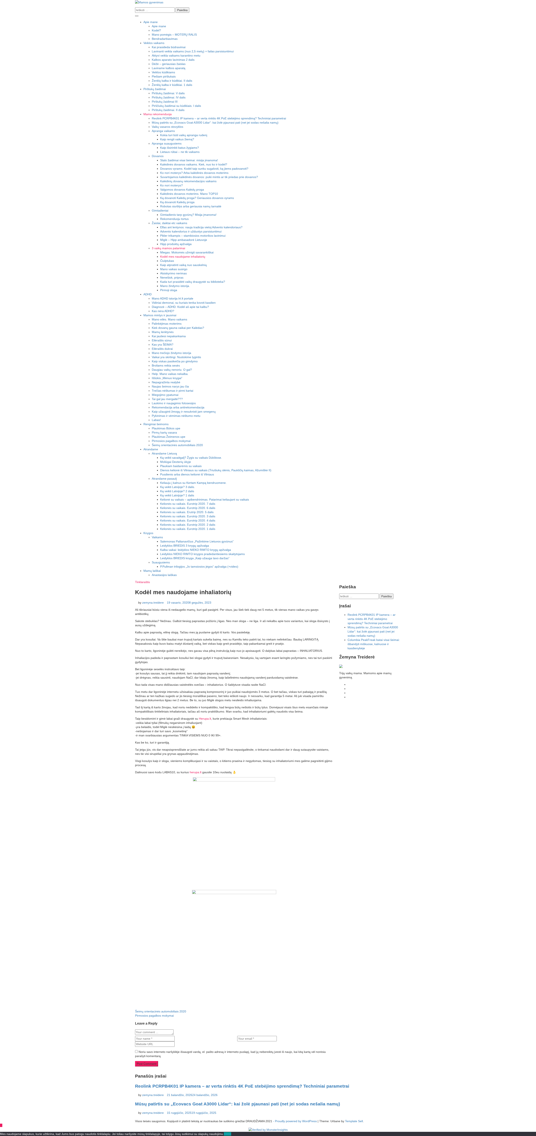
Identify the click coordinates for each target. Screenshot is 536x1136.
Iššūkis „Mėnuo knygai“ (167, 378)
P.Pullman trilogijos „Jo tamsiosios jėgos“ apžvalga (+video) (199, 566)
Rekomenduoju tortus (174, 219)
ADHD (147, 294)
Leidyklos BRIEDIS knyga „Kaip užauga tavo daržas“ (194, 558)
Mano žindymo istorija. (175, 286)
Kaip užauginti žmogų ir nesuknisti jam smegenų (184, 411)
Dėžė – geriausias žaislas (169, 64)
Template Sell (354, 1121)
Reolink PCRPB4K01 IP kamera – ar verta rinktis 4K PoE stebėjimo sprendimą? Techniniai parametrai (219, 118)
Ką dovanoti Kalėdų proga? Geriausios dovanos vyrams (197, 198)
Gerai (227, 1134)
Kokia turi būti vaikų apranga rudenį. (184, 135)
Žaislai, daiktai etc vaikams (169, 223)
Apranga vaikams (163, 131)
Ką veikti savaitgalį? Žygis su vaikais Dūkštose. (191, 457)
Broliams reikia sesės (166, 365)
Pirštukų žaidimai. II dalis (168, 110)
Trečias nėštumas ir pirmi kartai (172, 390)
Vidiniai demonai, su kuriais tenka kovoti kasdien (184, 302)
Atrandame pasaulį (164, 478)
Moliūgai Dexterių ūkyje (175, 461)
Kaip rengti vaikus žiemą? (177, 139)
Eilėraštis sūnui (162, 340)
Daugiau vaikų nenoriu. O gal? (172, 369)
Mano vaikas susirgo (173, 269)
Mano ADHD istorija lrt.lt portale (172, 298)
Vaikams (157, 537)
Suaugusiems (161, 562)
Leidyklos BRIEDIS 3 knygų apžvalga (184, 545)
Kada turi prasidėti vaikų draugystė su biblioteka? (192, 281)
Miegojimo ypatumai (165, 394)
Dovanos (158, 156)
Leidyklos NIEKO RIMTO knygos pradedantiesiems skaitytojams (202, 554)
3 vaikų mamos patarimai (168, 248)
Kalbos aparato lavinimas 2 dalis (173, 59)
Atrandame (150, 449)
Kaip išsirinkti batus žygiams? (179, 147)
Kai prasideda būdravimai (169, 47)
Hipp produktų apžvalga (176, 244)
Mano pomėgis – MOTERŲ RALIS (174, 34)
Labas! (156, 420)
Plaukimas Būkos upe (166, 428)
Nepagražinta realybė (166, 382)
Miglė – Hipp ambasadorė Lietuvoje (183, 239)
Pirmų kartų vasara (164, 432)
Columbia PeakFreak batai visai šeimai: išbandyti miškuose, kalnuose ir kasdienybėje (374, 644)
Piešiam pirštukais (164, 76)
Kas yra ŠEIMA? (162, 344)
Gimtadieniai (160, 210)
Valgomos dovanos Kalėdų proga (182, 189)
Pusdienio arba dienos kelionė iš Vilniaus (187, 474)
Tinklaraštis (142, 582)
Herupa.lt (205, 718)
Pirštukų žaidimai (154, 89)
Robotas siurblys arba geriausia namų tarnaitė (190, 206)
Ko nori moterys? (171, 185)
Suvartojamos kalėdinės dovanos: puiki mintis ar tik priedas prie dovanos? (209, 177)
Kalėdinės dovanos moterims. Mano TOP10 (189, 193)
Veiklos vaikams (153, 43)
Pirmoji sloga (168, 290)
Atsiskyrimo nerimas (173, 273)
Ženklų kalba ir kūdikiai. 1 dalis (172, 84)
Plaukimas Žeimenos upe (168, 436)
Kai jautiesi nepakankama (169, 336)
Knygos (148, 533)
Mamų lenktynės (163, 332)
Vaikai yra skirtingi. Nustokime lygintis (176, 357)
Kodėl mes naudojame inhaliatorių (182, 256)
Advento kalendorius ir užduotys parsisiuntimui (191, 231)
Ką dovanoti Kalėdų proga (177, 202)
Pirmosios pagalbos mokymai (171, 441)
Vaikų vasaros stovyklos (167, 126)
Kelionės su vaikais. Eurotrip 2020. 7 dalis (187, 503)
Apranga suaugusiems (167, 143)
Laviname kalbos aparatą (168, 68)
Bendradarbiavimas (165, 38)
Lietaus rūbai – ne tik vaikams (180, 152)
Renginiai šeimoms (156, 424)
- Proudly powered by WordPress (295, 1121)
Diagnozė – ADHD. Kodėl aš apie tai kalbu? (180, 307)
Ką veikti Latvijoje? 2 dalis (177, 491)
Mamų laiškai (152, 570)
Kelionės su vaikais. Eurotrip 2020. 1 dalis (187, 529)
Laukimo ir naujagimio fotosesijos (174, 403)
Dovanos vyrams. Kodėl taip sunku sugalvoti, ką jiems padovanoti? (204, 168)
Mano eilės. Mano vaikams (169, 319)
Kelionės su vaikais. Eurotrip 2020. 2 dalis (187, 524)
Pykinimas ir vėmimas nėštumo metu (176, 415)
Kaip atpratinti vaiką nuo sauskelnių (183, 265)
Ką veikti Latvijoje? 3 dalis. (177, 487)
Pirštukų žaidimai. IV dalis (169, 97)
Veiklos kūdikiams (163, 72)
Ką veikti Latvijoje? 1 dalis (177, 495)
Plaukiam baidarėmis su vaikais (181, 466)
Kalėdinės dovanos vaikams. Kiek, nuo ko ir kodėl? (193, 164)
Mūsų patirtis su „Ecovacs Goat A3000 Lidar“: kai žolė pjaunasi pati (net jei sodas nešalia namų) (215, 122)
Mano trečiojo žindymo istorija (171, 353)
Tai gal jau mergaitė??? (167, 399)
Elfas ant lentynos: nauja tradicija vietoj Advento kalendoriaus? (201, 227)
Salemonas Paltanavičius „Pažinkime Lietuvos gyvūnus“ (197, 541)
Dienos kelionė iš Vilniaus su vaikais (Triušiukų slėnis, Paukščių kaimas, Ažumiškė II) (215, 470)
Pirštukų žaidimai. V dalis (168, 93)
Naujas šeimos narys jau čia (170, 386)
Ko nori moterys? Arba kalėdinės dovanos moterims (194, 172)
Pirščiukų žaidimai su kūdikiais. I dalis (176, 105)
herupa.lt (196, 772)
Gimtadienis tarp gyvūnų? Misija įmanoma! (188, 214)
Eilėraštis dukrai (162, 348)
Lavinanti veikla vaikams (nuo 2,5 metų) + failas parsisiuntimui (193, 51)
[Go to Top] (1, 1125)
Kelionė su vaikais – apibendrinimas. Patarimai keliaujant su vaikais (204, 499)
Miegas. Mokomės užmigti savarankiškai (187, 252)
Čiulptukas (167, 260)
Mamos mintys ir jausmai (159, 315)
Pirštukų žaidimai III (165, 101)
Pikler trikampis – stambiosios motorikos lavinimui (192, 235)
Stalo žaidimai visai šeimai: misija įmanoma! (189, 160)
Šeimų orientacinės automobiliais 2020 (177, 445)
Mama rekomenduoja (157, 114)
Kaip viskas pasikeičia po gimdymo (175, 361)
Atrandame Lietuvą (164, 453)
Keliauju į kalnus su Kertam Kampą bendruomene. (193, 482)
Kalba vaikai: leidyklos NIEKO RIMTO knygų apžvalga (195, 549)
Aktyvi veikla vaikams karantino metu (176, 55)
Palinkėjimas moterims (167, 323)
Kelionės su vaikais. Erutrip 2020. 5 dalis (187, 512)
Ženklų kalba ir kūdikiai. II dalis (172, 80)
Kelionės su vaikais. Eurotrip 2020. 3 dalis (187, 516)
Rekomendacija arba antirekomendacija (178, 407)
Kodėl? (156, 30)
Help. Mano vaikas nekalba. (170, 374)
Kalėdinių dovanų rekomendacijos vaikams (188, 181)
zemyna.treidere (153, 602)
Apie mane (150, 22)
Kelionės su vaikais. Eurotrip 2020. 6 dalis (187, 508)
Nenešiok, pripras (171, 277)
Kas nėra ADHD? (163, 311)
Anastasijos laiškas (164, 575)
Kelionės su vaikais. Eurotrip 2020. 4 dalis (187, 520)
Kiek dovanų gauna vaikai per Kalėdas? (178, 327)
